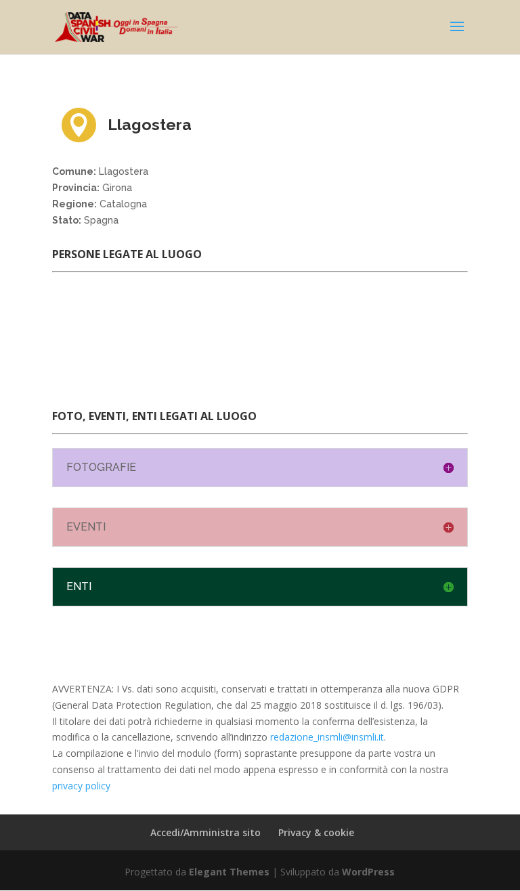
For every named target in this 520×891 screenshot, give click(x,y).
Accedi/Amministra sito (205, 832)
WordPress (368, 871)
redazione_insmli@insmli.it (327, 736)
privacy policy (81, 785)
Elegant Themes (229, 871)
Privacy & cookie (316, 832)
